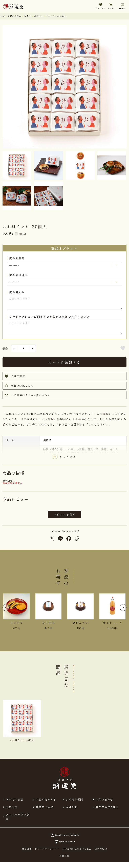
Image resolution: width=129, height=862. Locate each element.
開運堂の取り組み (107, 807)
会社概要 (27, 849)
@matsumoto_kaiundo (67, 834)
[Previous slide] (6, 607)
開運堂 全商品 (14, 16)
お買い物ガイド (46, 799)
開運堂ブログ (44, 807)
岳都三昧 (38, 16)
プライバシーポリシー (47, 849)
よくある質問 (74, 799)
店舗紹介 (71, 807)
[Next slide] (123, 607)
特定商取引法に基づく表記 (77, 849)
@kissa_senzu (67, 841)
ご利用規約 (101, 849)
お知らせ (12, 807)
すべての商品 (15, 799)
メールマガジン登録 (17, 816)
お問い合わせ (104, 799)
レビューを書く (64, 514)
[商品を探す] (13, 856)
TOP (2, 16)
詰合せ (27, 16)
